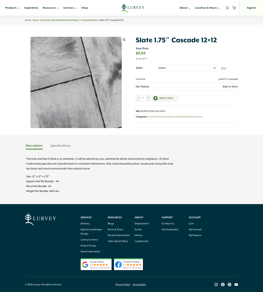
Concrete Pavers (89, 20)
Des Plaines (142, 86)
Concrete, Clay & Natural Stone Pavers (59, 20)
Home (28, 20)
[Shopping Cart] (235, 8)
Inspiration (31, 7)
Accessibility (139, 284)
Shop (84, 7)
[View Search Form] (227, 7)
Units (139, 68)
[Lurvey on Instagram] (216, 284)
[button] (124, 40)
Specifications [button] (60, 145)
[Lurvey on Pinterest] (229, 284)
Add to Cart (166, 98)
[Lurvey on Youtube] (236, 284)
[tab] (34, 145)
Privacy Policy (123, 284)
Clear (223, 68)
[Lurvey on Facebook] (223, 284)
